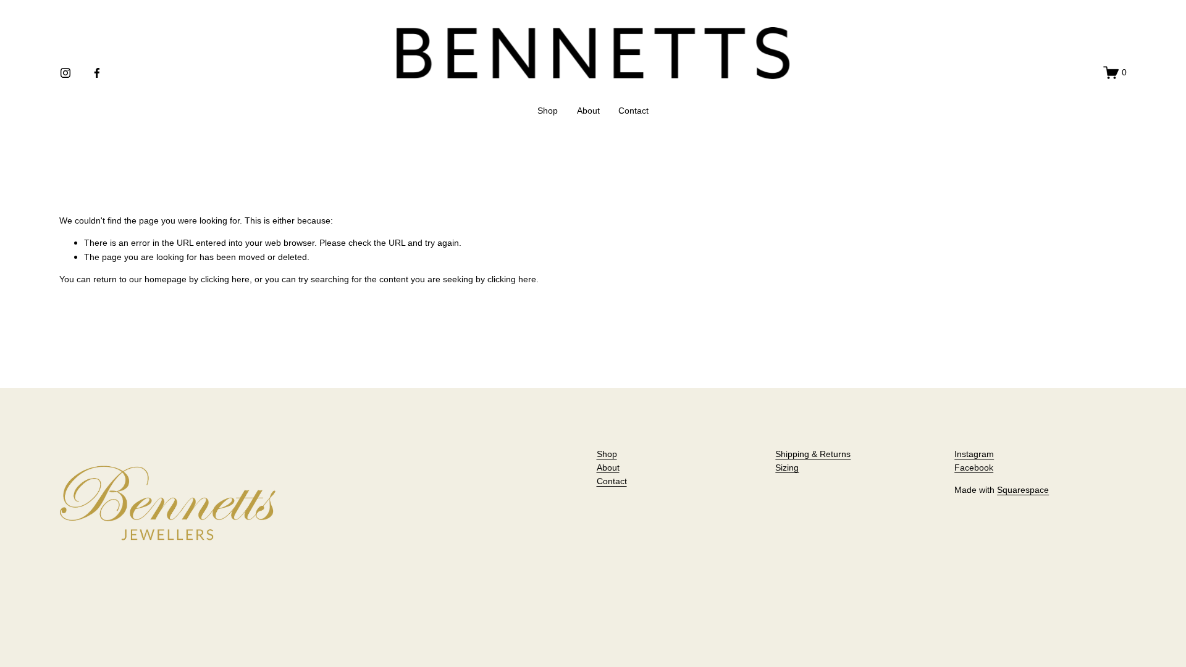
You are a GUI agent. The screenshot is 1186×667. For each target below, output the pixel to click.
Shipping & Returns (813, 453)
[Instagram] (65, 73)
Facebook (973, 467)
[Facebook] (97, 73)
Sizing (787, 467)
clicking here (225, 279)
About (588, 110)
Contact (633, 110)
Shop (547, 110)
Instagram (974, 453)
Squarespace (1023, 489)
